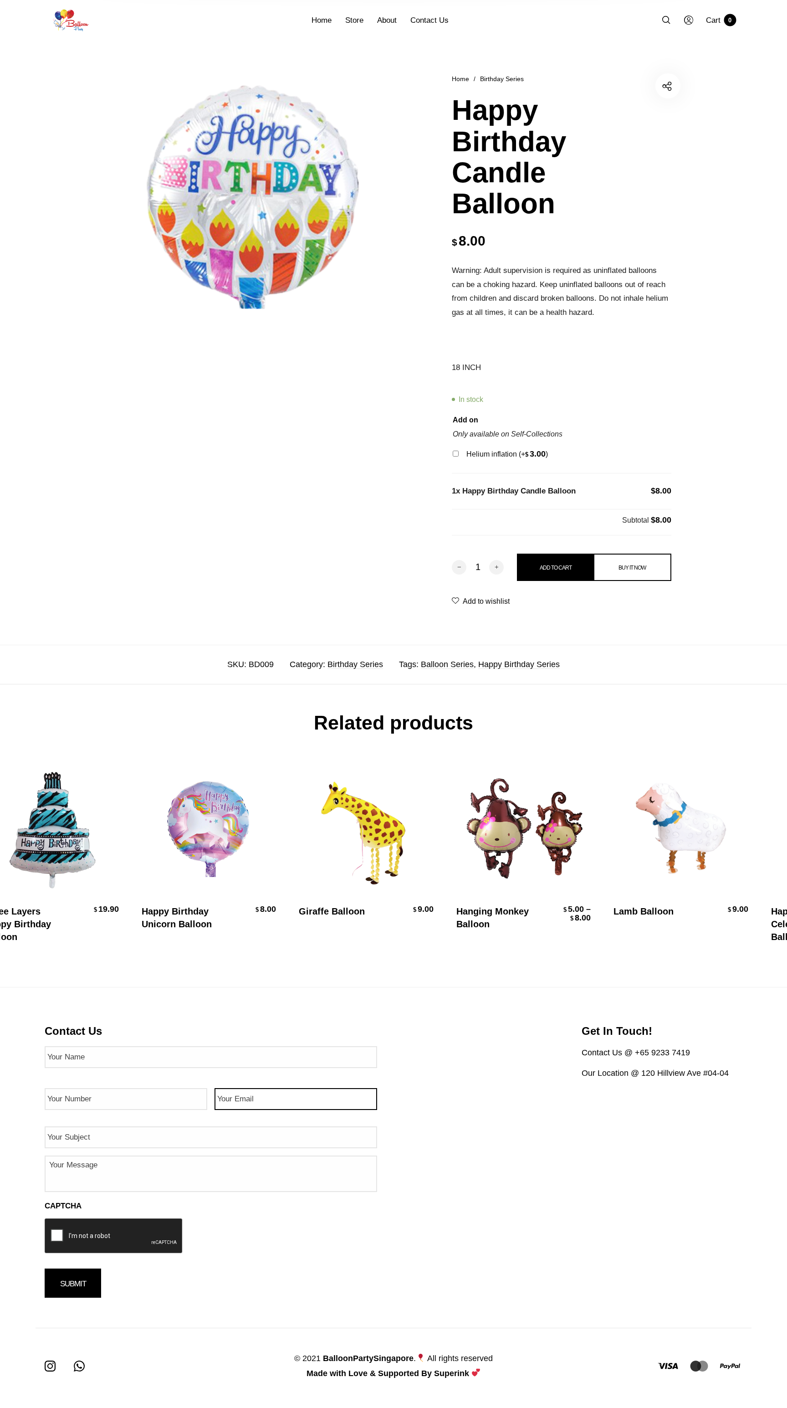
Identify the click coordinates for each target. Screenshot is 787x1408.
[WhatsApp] (79, 1366)
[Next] (753, 858)
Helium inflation (507, 454)
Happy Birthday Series (519, 664)
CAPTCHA (63, 1206)
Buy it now (632, 568)
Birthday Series (502, 78)
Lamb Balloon (639, 911)
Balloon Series (447, 664)
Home (460, 78)
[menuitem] (328, 20)
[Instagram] (50, 1366)
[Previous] (34, 858)
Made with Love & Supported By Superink (388, 1373)
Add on (465, 420)
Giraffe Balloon (328, 911)
